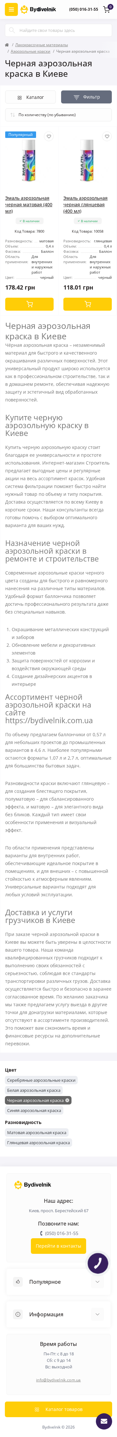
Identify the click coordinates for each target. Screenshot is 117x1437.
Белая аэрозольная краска (33, 1090)
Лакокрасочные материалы (41, 44)
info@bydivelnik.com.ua (58, 1380)
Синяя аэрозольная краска (34, 1110)
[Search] (12, 30)
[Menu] (11, 9)
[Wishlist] (49, 136)
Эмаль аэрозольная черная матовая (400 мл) (28, 204)
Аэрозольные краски (30, 51)
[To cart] (29, 304)
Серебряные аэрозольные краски (41, 1080)
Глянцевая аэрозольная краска (38, 1143)
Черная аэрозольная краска (35, 1100)
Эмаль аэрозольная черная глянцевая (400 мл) (85, 204)
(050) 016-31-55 (83, 9)
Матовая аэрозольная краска (36, 1132)
